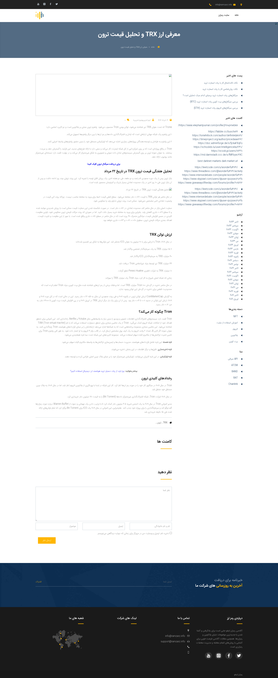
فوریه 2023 (233, 253)
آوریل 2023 (233, 245)
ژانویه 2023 (233, 257)
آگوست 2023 (232, 230)
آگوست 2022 (232, 276)
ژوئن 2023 (233, 237)
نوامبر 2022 (233, 264)
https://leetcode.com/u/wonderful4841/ (216, 167)
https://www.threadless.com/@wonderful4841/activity (213, 171)
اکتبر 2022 (234, 268)
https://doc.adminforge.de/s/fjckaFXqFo (220, 143)
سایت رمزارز (223, 15)
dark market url (230, 161)
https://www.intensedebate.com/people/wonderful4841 (212, 175)
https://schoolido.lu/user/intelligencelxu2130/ (218, 147)
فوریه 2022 (233, 291)
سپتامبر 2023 (232, 226)
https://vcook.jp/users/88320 (226, 151)
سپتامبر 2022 (232, 272)
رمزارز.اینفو (238, 674)
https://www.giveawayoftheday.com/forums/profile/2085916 (210, 183)
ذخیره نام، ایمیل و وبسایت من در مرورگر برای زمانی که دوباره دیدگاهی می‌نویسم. (133, 533)
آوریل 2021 (233, 299)
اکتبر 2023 (233, 222)
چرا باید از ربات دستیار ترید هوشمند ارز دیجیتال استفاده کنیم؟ (97, 371)
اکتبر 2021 (234, 295)
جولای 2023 (232, 233)
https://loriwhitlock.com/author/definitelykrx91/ (217, 136)
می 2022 (234, 288)
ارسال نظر (47, 540)
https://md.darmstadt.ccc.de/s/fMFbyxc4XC (218, 155)
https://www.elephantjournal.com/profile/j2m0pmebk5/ (208, 125)
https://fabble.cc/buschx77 (223, 132)
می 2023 (234, 241)
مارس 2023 (233, 249)
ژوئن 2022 (233, 284)
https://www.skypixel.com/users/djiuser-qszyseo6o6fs (212, 179)
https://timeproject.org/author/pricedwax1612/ (217, 139)
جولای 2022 (233, 280)
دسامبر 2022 (233, 261)
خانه (236, 15)
